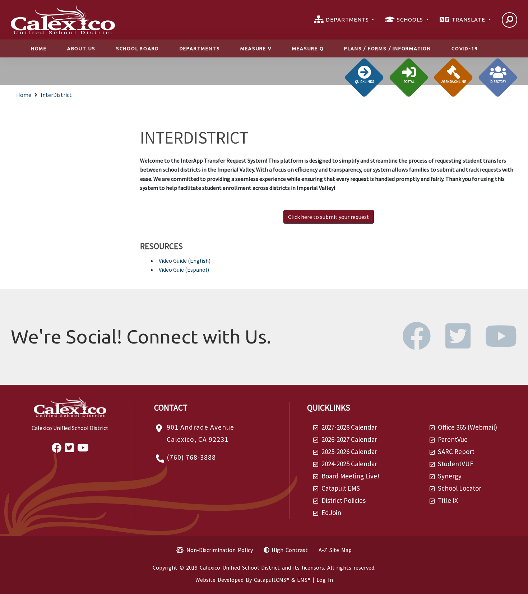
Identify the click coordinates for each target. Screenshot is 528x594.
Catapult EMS (340, 488)
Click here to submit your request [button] (328, 216)
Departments (200, 48)
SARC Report (456, 451)
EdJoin (331, 512)
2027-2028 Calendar (349, 427)
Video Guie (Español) (184, 269)
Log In (324, 579)
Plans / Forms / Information (387, 48)
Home (39, 48)
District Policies (343, 500)
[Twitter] (464, 344)
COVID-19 (464, 48)
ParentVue (453, 439)
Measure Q (308, 48)
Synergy (450, 476)
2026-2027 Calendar (349, 439)
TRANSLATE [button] (469, 20)
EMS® (303, 579)
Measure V (256, 48)
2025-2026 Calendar (349, 451)
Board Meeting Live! (350, 476)
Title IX (448, 500)
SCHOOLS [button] (411, 20)
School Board (137, 48)
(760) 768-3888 (191, 457)
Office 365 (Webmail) (467, 427)
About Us (81, 48)
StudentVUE (455, 463)
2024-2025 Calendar (349, 463)
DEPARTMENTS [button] (348, 20)
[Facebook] (423, 344)
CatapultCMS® (271, 579)
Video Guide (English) (184, 260)
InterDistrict (56, 94)
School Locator (459, 488)
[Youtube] (501, 344)
